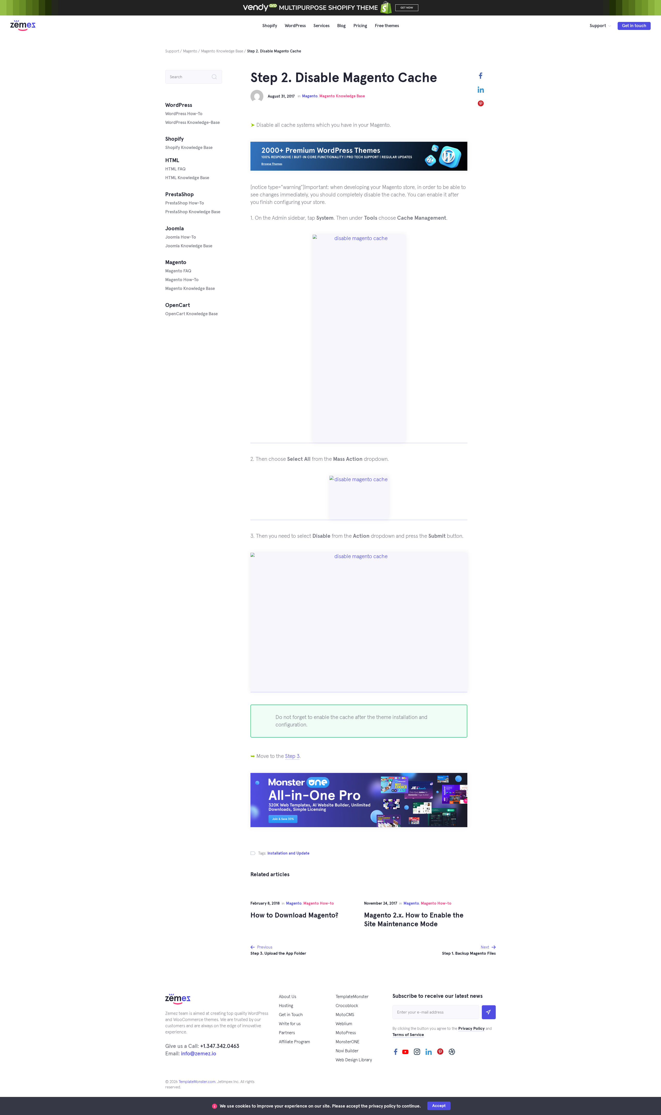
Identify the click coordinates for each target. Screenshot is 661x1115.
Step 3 (292, 756)
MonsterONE (347, 1042)
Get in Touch (291, 1015)
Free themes (387, 26)
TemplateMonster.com (197, 1082)
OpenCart (177, 305)
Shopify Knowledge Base (189, 148)
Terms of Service (408, 1035)
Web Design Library (354, 1060)
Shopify (269, 26)
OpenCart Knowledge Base (191, 314)
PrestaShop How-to (184, 203)
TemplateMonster (352, 997)
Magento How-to (318, 903)
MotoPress (346, 1033)
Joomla (174, 228)
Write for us (290, 1024)
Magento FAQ (178, 271)
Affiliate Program (294, 1042)
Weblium (344, 1024)
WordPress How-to (183, 114)
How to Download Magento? (294, 915)
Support (598, 26)
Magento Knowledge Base (342, 96)
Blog (341, 26)
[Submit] (489, 1012)
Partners (287, 1033)
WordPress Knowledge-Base (192, 123)
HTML (172, 160)
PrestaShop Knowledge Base (192, 212)
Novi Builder (347, 1051)
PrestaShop (179, 194)
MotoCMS (345, 1015)
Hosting (286, 1006)
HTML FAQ (175, 169)
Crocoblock (347, 1006)
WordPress (295, 26)
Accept (439, 1106)
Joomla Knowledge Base (188, 246)
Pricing (360, 26)
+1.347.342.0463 (219, 1046)
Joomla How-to (180, 237)
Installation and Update (288, 853)
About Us (287, 997)
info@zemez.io (198, 1053)
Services (321, 26)
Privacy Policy (471, 1028)
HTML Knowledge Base (187, 178)
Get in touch (634, 26)
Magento (310, 96)
